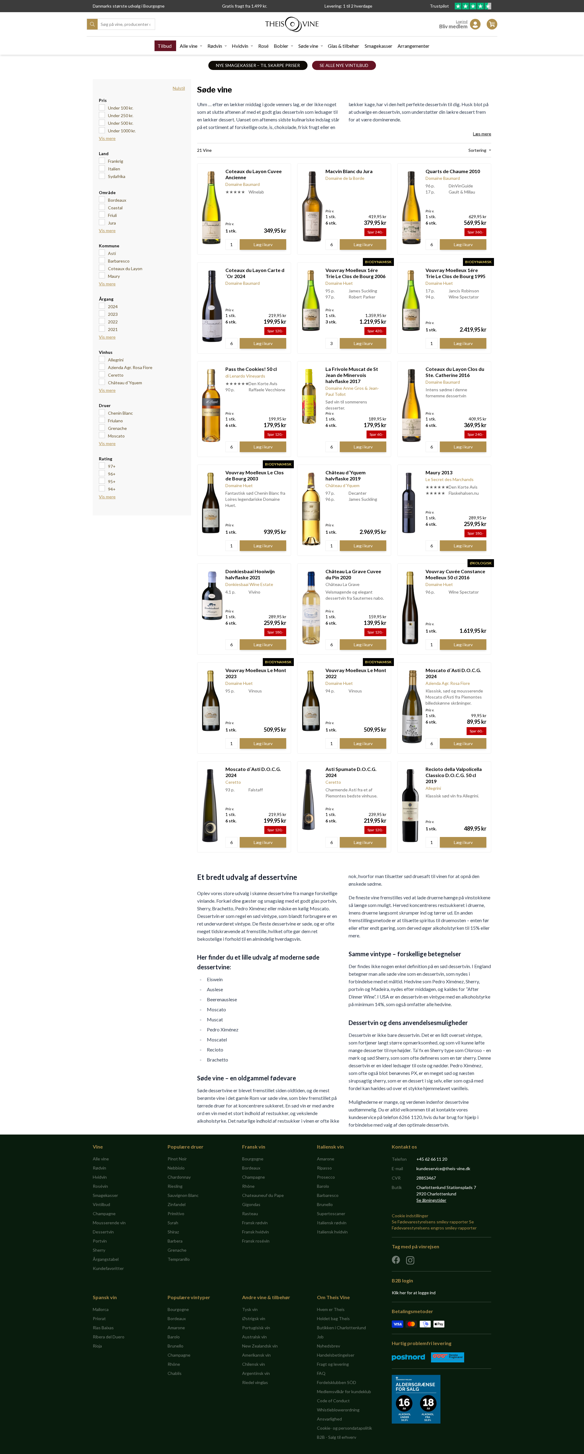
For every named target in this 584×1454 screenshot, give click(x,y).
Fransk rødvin (255, 1222)
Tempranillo (179, 1259)
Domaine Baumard (242, 184)
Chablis (175, 1373)
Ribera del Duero (108, 1336)
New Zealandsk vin (260, 1345)
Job (320, 1336)
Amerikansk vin (256, 1355)
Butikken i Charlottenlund (341, 1327)
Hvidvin (240, 46)
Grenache (117, 428)
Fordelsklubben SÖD (336, 1382)
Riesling (175, 1186)
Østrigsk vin (253, 1318)
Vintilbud (101, 1204)
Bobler (281, 46)
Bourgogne (252, 1158)
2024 (113, 306)
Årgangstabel (106, 1259)
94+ (112, 489)
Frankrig (115, 161)
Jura (112, 222)
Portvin (100, 1240)
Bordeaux (117, 200)
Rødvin (214, 46)
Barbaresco (119, 260)
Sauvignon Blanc (183, 1195)
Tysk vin (250, 1309)
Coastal (115, 207)
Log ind (462, 21)
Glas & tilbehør (343, 46)
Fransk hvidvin (255, 1231)
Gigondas (251, 1204)
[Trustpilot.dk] (473, 6)
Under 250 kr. (120, 115)
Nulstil (179, 88)
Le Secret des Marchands (450, 479)
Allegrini (115, 359)
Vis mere (107, 138)
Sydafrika (116, 176)
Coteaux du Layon (125, 268)
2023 (113, 314)
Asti (112, 253)
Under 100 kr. (120, 107)
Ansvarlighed (329, 1418)
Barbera (175, 1240)
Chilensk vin (253, 1364)
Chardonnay (179, 1177)
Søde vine (308, 46)
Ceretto (115, 375)
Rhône (248, 1186)
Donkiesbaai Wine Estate (249, 584)
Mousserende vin (109, 1222)
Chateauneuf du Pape (263, 1195)
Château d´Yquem (125, 382)
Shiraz (173, 1231)
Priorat (99, 1318)
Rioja (97, 1345)
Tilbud (165, 46)
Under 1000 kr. (122, 130)
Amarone (325, 1158)
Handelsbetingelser (335, 1355)
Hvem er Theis (331, 1309)
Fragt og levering (333, 1364)
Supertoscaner (331, 1213)
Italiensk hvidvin (332, 1231)
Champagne (104, 1213)
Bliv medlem (453, 26)
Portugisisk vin (256, 1327)
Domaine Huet (339, 283)
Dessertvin (103, 1231)
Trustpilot (440, 6)
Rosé (263, 46)
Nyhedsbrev (328, 1345)
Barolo (323, 1186)
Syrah (173, 1222)
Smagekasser (378, 46)
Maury (114, 276)
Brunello (325, 1204)
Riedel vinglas (255, 1382)
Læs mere (482, 133)
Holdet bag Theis (333, 1318)
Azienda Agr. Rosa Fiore (130, 367)
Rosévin (100, 1186)
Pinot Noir (177, 1158)
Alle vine (188, 46)
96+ (112, 473)
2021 (113, 329)
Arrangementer (413, 46)
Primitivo (176, 1213)
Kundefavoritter (108, 1268)
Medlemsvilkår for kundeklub (344, 1391)
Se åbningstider (431, 1200)
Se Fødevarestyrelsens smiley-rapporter (430, 1221)
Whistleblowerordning (338, 1409)
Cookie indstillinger (410, 1215)
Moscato (116, 435)
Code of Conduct (333, 1400)
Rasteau (250, 1213)
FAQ (321, 1373)
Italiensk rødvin (331, 1222)
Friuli (112, 215)
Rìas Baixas (103, 1327)
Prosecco (326, 1177)
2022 (113, 321)
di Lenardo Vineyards (245, 375)
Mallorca (101, 1309)
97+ (112, 466)
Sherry (99, 1250)
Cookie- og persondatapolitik (344, 1428)
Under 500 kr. (120, 123)
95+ (112, 481)
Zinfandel (177, 1204)
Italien (114, 168)
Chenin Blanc (120, 413)
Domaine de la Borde (344, 178)
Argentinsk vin (256, 1373)
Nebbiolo (176, 1167)
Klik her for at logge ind (414, 1292)
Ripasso (324, 1167)
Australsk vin (254, 1336)
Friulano (115, 420)
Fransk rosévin (255, 1240)
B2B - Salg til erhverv (336, 1437)
